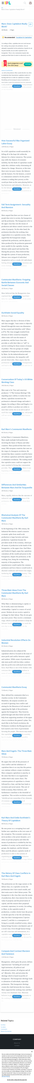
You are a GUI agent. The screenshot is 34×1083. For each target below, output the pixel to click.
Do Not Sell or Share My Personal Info (17, 1080)
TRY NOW (28, 64)
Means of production (6, 1031)
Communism (4, 1029)
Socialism (3, 1027)
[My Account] (31, 3)
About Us (17, 1043)
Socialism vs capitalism (24, 37)
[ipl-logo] (8, 4)
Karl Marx (3, 1025)
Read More (17, 189)
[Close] (32, 1052)
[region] (17, 1066)
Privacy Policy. (5, 1076)
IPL (2, 8)
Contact (17, 1045)
